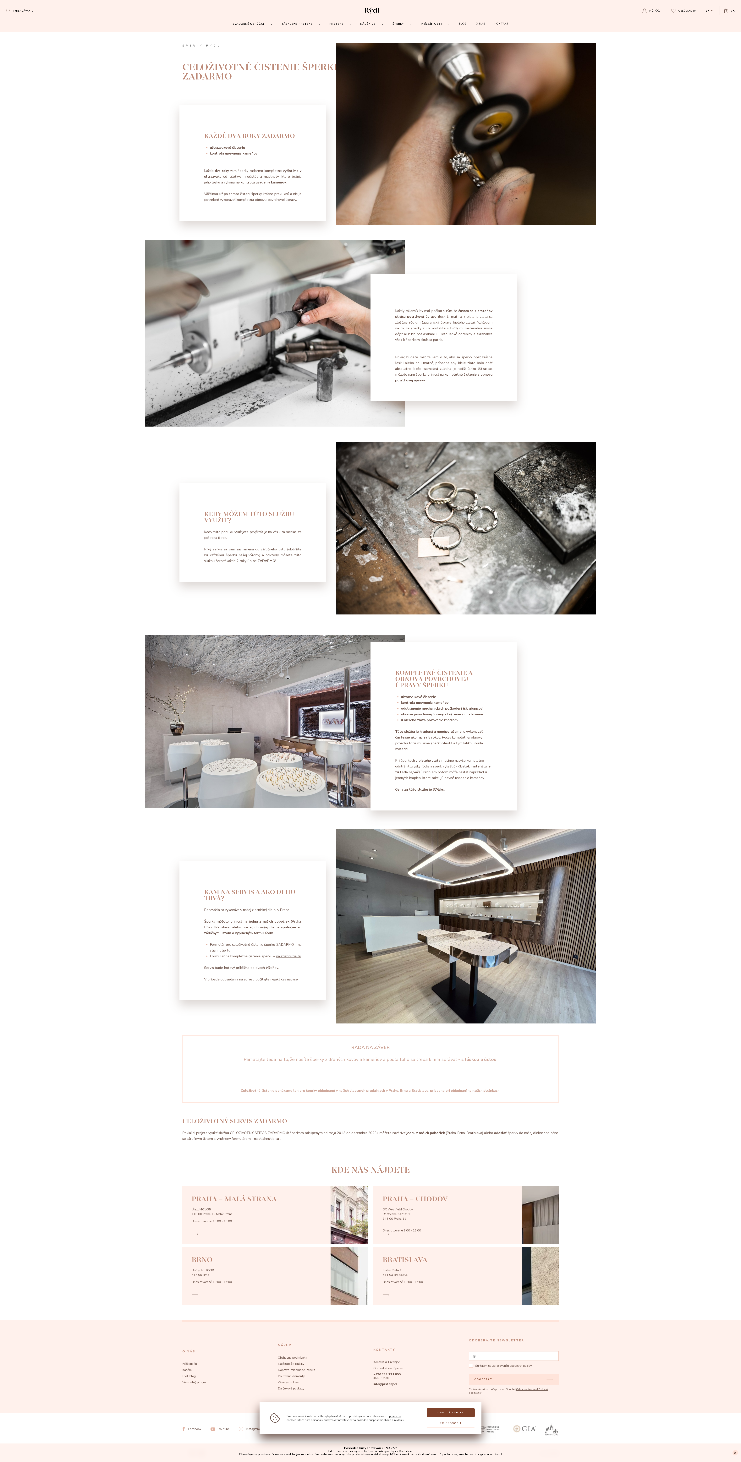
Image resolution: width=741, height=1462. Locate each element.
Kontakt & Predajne (386, 1362)
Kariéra (187, 1370)
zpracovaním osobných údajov (512, 1366)
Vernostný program (195, 1382)
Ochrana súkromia (526, 1389)
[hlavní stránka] (372, 14)
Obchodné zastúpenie (388, 1368)
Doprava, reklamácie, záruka (296, 1370)
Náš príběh (189, 1364)
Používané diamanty (291, 1376)
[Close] (735, 1452)
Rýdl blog (189, 1376)
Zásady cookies (288, 1382)
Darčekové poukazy (291, 1388)
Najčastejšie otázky (291, 1364)
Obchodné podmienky (292, 1358)
